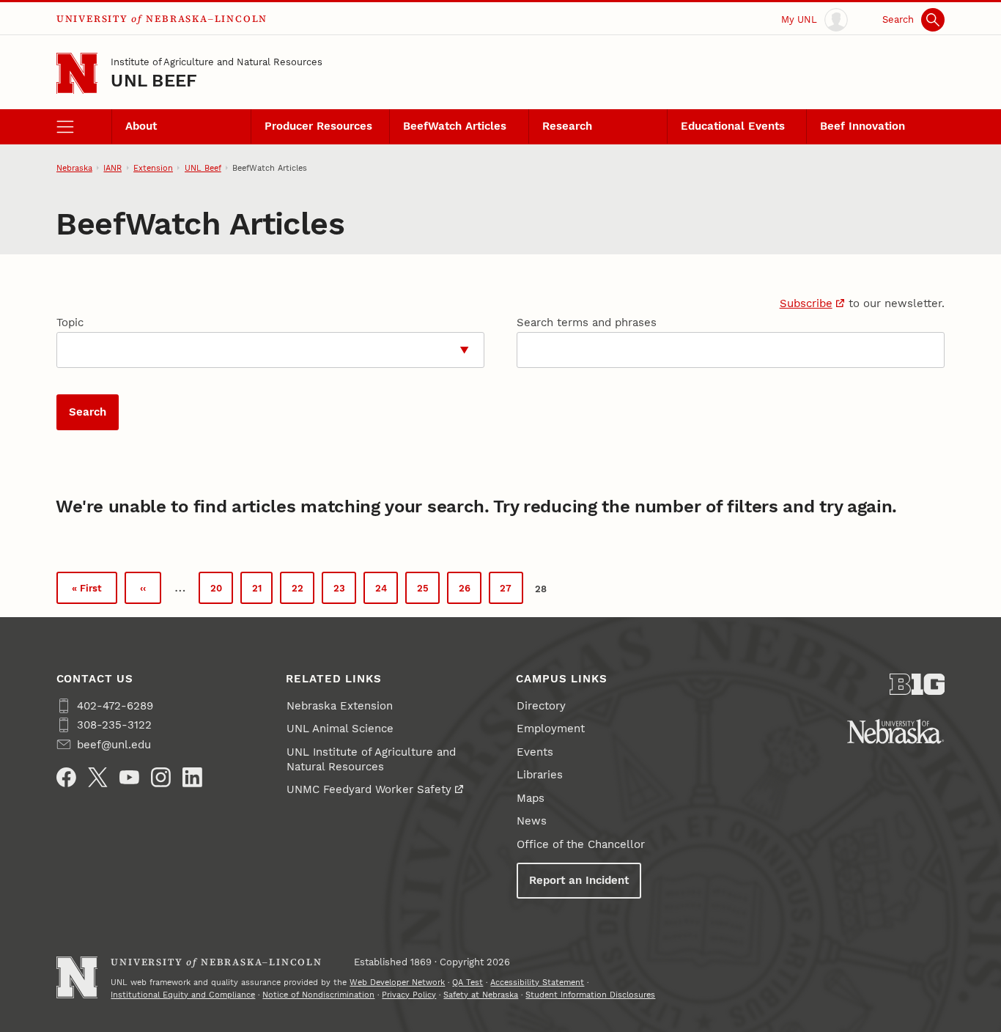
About (141, 126)
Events (535, 752)
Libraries (540, 774)
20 (221, 591)
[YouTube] (129, 777)
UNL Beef (154, 80)
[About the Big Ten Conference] (917, 684)
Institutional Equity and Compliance (183, 994)
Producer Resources (318, 126)
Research (567, 126)
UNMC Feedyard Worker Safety (369, 789)
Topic (70, 322)
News (532, 821)
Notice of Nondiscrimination (318, 994)
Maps (530, 798)
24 (386, 591)
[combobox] (251, 350)
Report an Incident (579, 880)
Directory (541, 705)
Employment (551, 728)
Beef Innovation (862, 126)
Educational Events (733, 126)
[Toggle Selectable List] (465, 350)
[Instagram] (161, 777)
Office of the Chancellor (581, 844)
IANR (112, 168)
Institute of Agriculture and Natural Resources (216, 61)
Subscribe (806, 303)
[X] (98, 777)
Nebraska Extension (340, 705)
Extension (153, 168)
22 (303, 591)
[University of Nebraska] (895, 731)
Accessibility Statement (537, 982)
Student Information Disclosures (590, 994)
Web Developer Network (397, 982)
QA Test (467, 982)
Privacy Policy (409, 994)
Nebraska (74, 168)
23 (344, 591)
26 (470, 591)
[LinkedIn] (192, 777)
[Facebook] (66, 777)
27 (511, 591)
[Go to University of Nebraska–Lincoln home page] (77, 74)
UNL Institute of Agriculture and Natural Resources (371, 759)
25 (428, 591)
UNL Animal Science (340, 728)
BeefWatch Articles (454, 126)
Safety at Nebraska (480, 994)
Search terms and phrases (587, 322)
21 (262, 591)
